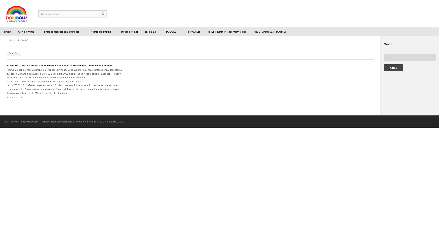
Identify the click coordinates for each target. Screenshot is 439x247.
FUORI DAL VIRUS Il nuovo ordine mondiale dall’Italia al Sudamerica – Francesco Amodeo (59, 65)
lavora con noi (129, 31)
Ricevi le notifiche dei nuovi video (227, 31)
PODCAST (172, 31)
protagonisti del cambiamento (62, 31)
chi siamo (151, 31)
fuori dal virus (26, 31)
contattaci (194, 31)
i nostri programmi (101, 31)
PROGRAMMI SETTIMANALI (269, 31)
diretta (7, 31)
